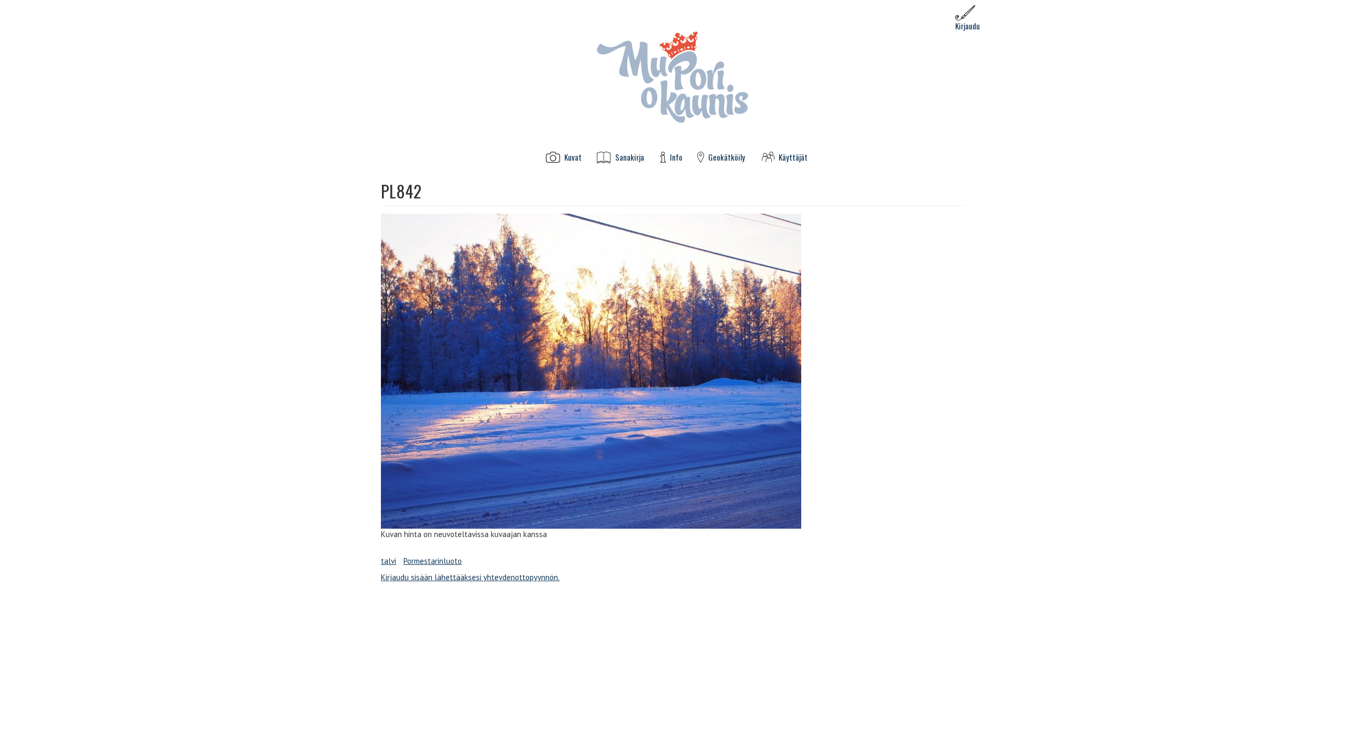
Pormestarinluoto (433, 561)
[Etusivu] (672, 76)
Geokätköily (726, 157)
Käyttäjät (793, 157)
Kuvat (573, 157)
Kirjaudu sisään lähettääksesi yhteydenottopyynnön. (470, 577)
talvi (388, 561)
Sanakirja (629, 157)
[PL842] (672, 371)
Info (676, 157)
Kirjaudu (967, 26)
